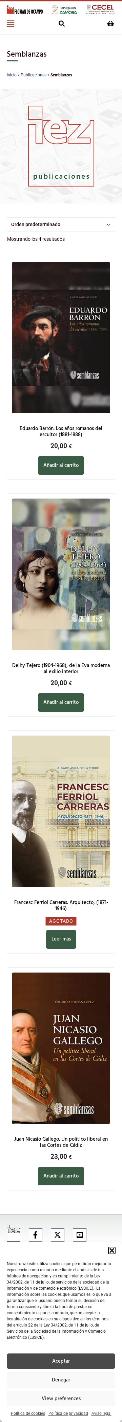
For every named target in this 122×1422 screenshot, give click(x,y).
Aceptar (61, 1361)
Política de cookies (28, 1413)
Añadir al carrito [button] (61, 465)
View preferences (61, 1399)
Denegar (61, 1380)
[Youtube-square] (79, 1235)
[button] (111, 1250)
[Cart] (110, 23)
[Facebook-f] (35, 1235)
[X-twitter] (57, 1235)
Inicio (12, 75)
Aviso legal (101, 1413)
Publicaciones (33, 75)
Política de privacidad (68, 1413)
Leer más (61, 939)
